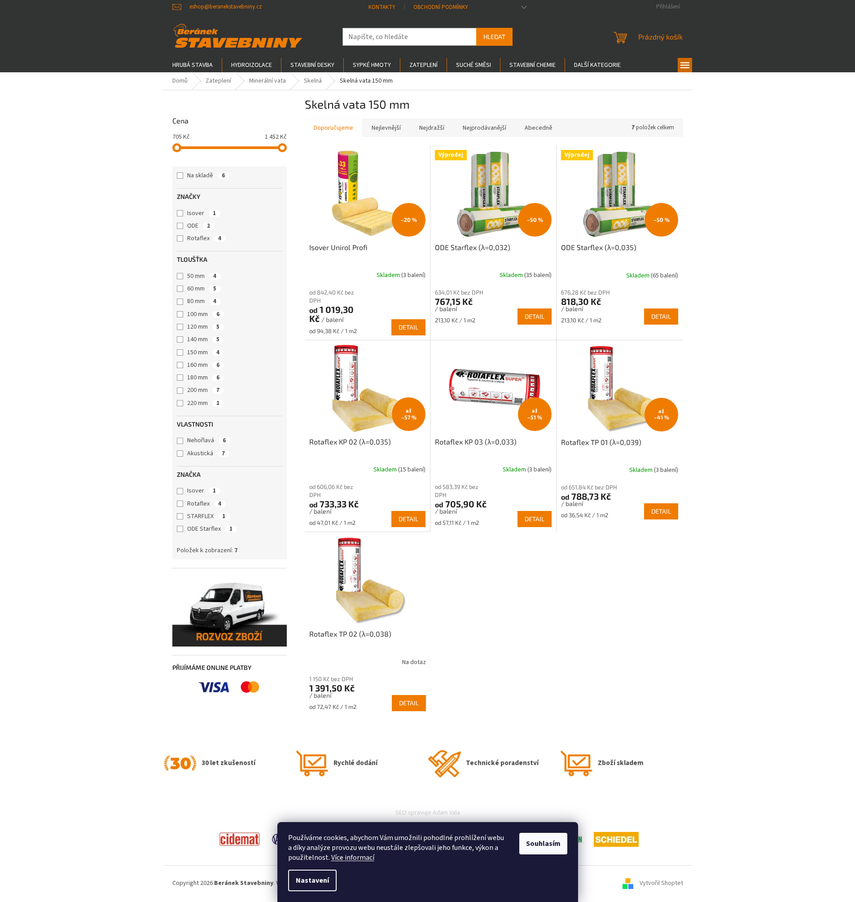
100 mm (203, 314)
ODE (198, 225)
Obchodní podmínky (440, 7)
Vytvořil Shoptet (661, 883)
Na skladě (206, 175)
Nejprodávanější (484, 127)
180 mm (203, 377)
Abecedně (538, 127)
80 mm (201, 301)
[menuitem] (192, 65)
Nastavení (312, 880)
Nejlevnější (386, 127)
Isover (201, 213)
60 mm (201, 288)
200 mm (203, 390)
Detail (408, 327)
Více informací (352, 857)
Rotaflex (204, 238)
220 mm (203, 403)
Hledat (494, 36)
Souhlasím (543, 844)
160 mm (203, 365)
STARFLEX (206, 516)
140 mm (203, 339)
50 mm (201, 276)
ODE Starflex (209, 528)
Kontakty (381, 7)
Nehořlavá (206, 440)
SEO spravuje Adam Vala (427, 812)
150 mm (203, 352)
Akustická (206, 453)
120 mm (203, 326)
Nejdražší (431, 127)
